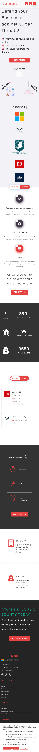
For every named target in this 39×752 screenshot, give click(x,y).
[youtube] (10, 674)
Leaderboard (5, 691)
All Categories (19, 514)
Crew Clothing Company (20, 420)
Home (3, 686)
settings (23, 744)
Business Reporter (16, 393)
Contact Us (4, 714)
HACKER (20, 576)
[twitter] (2, 674)
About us (4, 708)
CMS (21, 483)
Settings (24, 748)
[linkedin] (6, 674)
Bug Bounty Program (7, 711)
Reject (15, 748)
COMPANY (21, 541)
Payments (23, 469)
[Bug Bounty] (10, 4)
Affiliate (3, 697)
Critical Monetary (18, 404)
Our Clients (4, 694)
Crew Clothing (19, 416)
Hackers (3, 689)
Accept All (7, 748)
